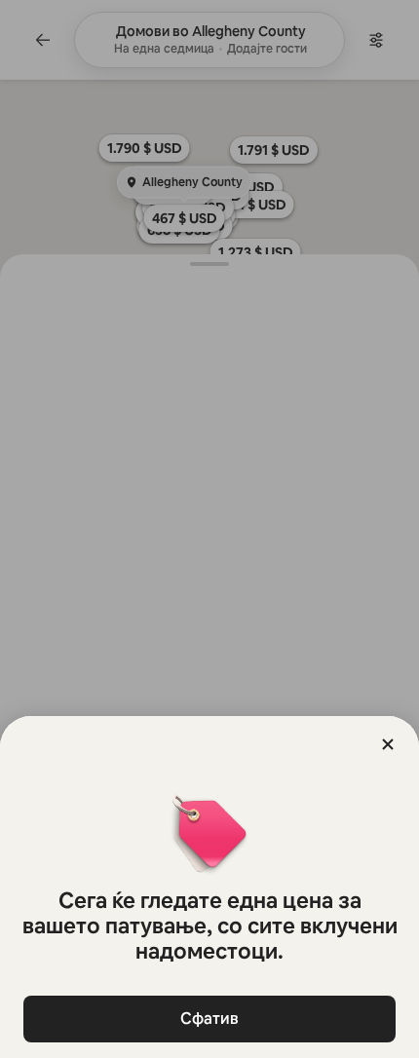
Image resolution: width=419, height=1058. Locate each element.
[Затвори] (388, 744)
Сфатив (209, 1018)
